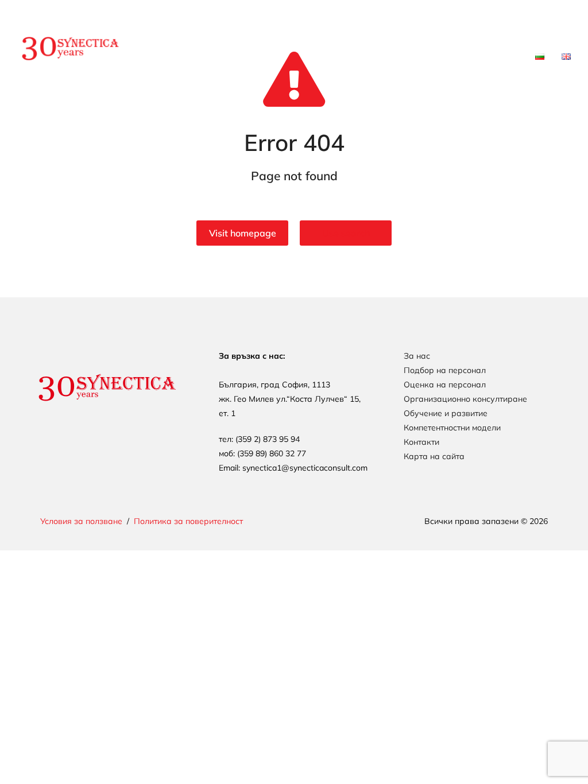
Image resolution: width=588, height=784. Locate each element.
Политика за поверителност (188, 521)
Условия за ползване (81, 521)
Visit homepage (242, 233)
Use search (346, 233)
